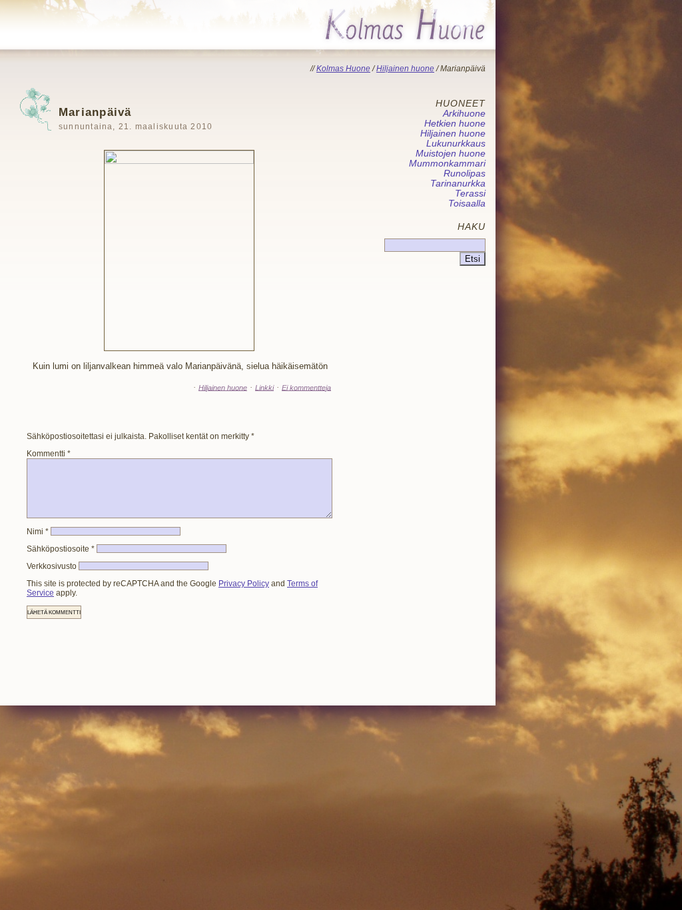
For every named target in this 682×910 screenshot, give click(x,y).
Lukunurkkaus (456, 144)
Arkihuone (464, 114)
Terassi (470, 194)
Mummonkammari (447, 164)
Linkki (264, 387)
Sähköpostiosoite (61, 549)
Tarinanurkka (458, 184)
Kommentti (49, 453)
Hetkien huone (455, 124)
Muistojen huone (451, 154)
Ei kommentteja (306, 387)
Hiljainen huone (222, 387)
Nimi (38, 531)
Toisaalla (467, 204)
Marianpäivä (135, 118)
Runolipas (465, 174)
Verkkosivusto (52, 566)
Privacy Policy (243, 583)
